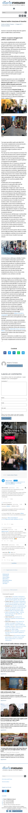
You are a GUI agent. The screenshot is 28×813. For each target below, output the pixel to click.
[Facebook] (20, 16)
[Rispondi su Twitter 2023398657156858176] (2, 541)
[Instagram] (25, 16)
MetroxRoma (5, 578)
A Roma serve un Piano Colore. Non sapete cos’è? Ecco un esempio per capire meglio (15, 628)
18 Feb (17, 487)
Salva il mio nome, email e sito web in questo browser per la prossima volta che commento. (12, 415)
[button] (14, 8)
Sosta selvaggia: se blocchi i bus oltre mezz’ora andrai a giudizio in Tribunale (15, 632)
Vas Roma (5, 583)
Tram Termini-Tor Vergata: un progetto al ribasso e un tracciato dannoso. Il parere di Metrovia (15, 623)
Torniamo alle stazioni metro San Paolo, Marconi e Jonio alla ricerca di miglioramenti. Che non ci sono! (14, 750)
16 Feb (21, 504)
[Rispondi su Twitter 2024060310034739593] (2, 499)
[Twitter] (22, 16)
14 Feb (17, 544)
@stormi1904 (10, 529)
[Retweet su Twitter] (2, 502)
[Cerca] (26, 12)
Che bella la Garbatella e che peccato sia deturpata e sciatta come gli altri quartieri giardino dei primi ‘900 (15, 598)
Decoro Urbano (6, 577)
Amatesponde (6, 574)
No (10, 811)
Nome (2, 397)
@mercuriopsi (15, 504)
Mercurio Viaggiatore (7, 504)
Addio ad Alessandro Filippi (16, 610)
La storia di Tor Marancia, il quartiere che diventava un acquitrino (14, 618)
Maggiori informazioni (17, 811)
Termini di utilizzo (5, 781)
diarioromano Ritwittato (7, 502)
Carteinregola (6, 575)
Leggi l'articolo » (4, 673)
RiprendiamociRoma (7, 580)
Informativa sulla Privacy (7, 779)
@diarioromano (12, 487)
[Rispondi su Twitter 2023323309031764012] (2, 524)
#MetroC (8, 506)
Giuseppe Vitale (9, 626)
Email (2, 402)
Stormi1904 (4, 529)
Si (7, 811)
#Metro (22, 513)
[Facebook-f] (3, 791)
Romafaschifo (6, 582)
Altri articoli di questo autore (14, 365)
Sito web (3, 408)
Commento (4, 381)
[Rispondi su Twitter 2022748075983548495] (2, 560)
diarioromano (5, 487)
